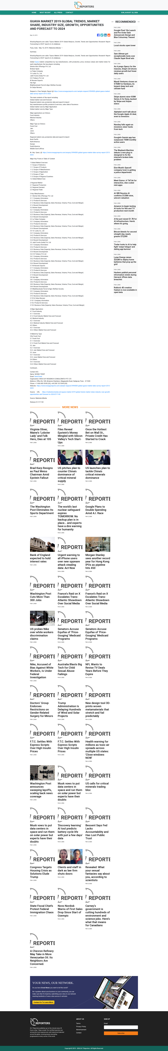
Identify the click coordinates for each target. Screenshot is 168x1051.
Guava (37, 62)
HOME (34, 12)
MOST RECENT (45, 12)
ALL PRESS (58, 12)
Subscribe (121, 1033)
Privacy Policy (81, 1026)
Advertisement (81, 1030)
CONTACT (69, 12)
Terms (78, 1023)
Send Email (38, 376)
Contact (78, 1033)
